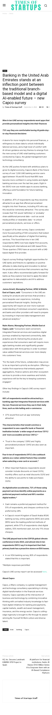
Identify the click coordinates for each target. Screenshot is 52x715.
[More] (28, 112)
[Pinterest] (16, 112)
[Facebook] (5, 112)
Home (5, 13)
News (11, 13)
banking (19, 629)
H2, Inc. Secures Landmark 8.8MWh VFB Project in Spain (14, 662)
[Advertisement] (26, 42)
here (44, 571)
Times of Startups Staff (13, 107)
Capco (27, 629)
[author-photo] (26, 695)
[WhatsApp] (22, 112)
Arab (12, 629)
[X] (10, 112)
